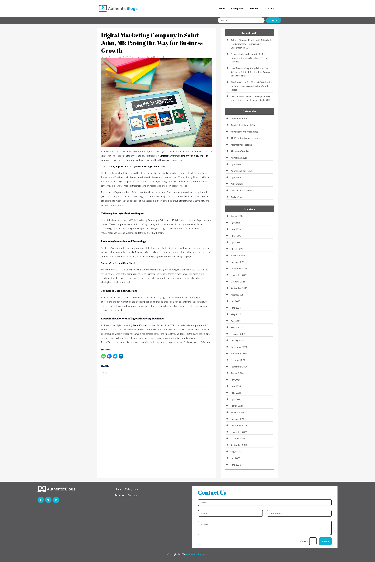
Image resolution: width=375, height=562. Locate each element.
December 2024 (239, 346)
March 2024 (237, 405)
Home (222, 8)
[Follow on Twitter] (48, 500)
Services (254, 8)
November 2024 (239, 353)
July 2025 (235, 301)
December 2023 (239, 425)
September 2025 (239, 288)
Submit (325, 541)
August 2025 (237, 294)
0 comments (159, 57)
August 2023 (237, 451)
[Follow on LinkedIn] (56, 500)
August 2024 (237, 373)
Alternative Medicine (241, 144)
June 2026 (236, 229)
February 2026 (238, 255)
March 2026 (237, 248)
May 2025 (236, 314)
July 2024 (235, 379)
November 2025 (239, 275)
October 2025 (238, 281)
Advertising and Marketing (141, 57)
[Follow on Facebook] (41, 500)
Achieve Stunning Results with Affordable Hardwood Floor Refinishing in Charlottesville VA (251, 44)
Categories (237, 8)
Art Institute (237, 183)
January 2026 (237, 261)
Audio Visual (237, 197)
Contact (269, 8)
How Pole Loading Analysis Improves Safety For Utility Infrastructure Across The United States (250, 72)
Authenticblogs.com (197, 554)
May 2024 (236, 392)
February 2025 (238, 333)
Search (273, 20)
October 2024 (238, 360)
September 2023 (239, 445)
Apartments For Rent (241, 170)
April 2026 (236, 242)
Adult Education (239, 118)
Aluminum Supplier (240, 151)
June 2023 (236, 464)
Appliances (236, 177)
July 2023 (235, 458)
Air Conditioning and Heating (245, 138)
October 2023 (238, 438)
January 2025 (237, 340)
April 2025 (236, 320)
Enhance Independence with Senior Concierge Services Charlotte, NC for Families (249, 58)
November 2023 (239, 432)
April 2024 (236, 399)
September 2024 (239, 366)
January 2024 (237, 418)
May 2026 (236, 235)
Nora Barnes (109, 57)
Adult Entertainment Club (243, 125)
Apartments (237, 164)
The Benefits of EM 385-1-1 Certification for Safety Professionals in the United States (251, 86)
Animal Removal (239, 157)
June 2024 (236, 386)
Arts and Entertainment (242, 190)
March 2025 (237, 327)
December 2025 (239, 268)
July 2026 (235, 222)
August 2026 (237, 216)
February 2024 (238, 412)
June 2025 (236, 307)
